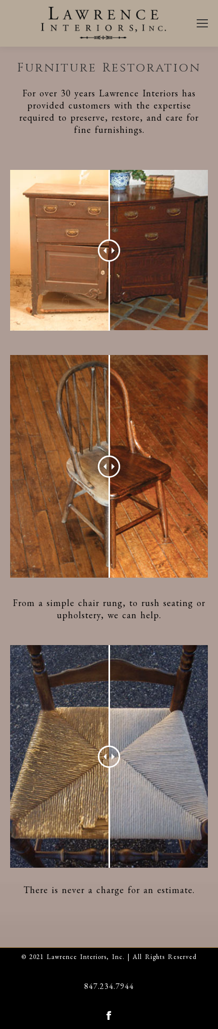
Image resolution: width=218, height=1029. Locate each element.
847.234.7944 (109, 986)
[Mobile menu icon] (202, 23)
